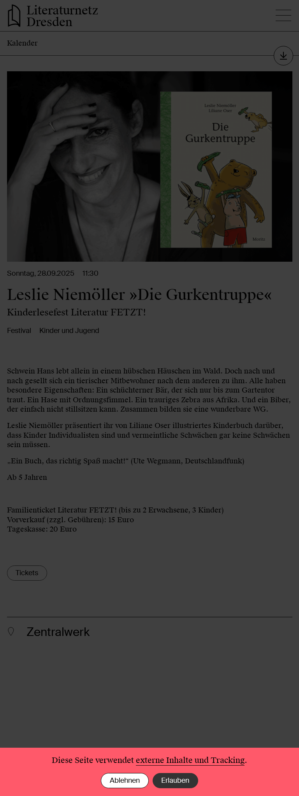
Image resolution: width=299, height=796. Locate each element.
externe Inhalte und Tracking (190, 760)
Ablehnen (125, 780)
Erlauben (175, 780)
